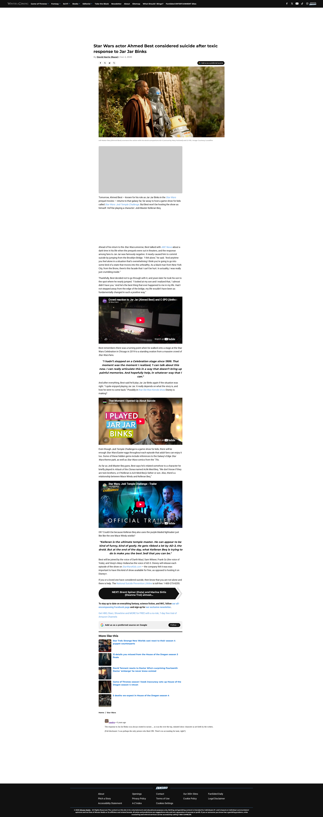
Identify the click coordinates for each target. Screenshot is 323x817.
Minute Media (85, 810)
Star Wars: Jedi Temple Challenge (122, 204)
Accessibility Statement (110, 803)
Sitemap (136, 4)
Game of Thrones (39, 4)
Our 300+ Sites (190, 794)
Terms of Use (163, 798)
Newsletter (116, 4)
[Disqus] (167, 749)
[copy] (114, 63)
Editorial (86, 4)
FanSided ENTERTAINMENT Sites (181, 4)
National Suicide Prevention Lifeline (134, 583)
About (127, 4)
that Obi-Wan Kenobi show (152, 389)
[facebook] (286, 4)
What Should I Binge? (153, 4)
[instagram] (307, 4)
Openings (137, 794)
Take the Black (102, 4)
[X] (292, 4)
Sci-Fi (65, 4)
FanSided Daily (215, 794)
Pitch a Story (104, 798)
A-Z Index (137, 803)
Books (75, 4)
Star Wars (111, 712)
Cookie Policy (190, 798)
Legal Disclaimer (216, 798)
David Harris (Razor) (107, 57)
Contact (160, 794)
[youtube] (297, 4)
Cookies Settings (164, 803)
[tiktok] (302, 4)
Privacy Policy (139, 798)
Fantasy (55, 4)
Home (101, 712)
